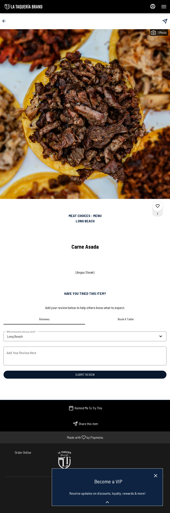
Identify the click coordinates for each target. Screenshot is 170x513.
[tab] (44, 319)
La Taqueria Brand (64, 460)
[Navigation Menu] (164, 6)
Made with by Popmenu (53, 437)
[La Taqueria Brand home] (23, 6)
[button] (5, 21)
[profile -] (152, 6)
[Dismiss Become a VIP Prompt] (155, 475)
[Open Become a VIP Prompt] (107, 502)
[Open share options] (165, 21)
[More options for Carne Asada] (157, 206)
